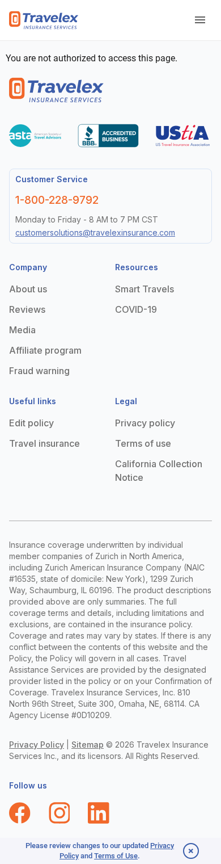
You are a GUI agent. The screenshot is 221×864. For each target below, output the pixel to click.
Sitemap (87, 744)
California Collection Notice (158, 470)
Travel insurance (44, 443)
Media (22, 329)
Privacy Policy (36, 744)
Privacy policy (145, 423)
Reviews (27, 309)
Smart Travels (144, 289)
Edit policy (31, 423)
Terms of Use (116, 856)
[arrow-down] (200, 20)
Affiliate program (45, 350)
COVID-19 (136, 309)
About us (28, 289)
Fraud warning (39, 370)
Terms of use (143, 443)
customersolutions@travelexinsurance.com (95, 232)
